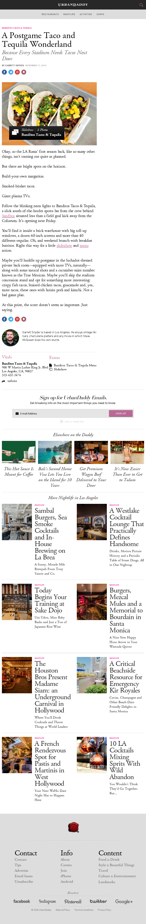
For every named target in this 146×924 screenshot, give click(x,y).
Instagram (47, 902)
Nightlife (69, 14)
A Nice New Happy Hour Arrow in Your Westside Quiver (123, 642)
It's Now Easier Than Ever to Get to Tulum (127, 474)
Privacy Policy (104, 909)
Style (116, 865)
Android (67, 881)
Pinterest (73, 902)
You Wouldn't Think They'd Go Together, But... (124, 789)
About (65, 859)
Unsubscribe (24, 881)
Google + (124, 902)
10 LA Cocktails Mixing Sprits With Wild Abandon (125, 760)
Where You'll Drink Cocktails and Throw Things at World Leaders (51, 722)
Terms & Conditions (83, 909)
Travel (103, 870)
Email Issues (24, 876)
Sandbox (8, 216)
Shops (100, 14)
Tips (18, 865)
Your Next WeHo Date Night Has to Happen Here (50, 795)
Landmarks (106, 882)
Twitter (98, 902)
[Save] (23, 72)
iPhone (66, 876)
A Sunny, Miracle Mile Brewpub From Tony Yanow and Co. (50, 569)
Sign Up (121, 413)
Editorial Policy (63, 909)
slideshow (64, 245)
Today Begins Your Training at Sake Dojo (51, 600)
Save (17, 72)
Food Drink (109, 859)
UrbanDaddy (73, 4)
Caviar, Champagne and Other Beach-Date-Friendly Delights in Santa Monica (126, 704)
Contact (21, 859)
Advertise (21, 870)
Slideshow (60, 369)
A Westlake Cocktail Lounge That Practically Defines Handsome (127, 527)
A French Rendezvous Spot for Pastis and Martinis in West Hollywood (50, 763)
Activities (86, 14)
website (11, 381)
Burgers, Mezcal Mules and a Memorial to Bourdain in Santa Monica (126, 610)
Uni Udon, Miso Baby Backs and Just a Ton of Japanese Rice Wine (51, 622)
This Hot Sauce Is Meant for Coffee (18, 471)
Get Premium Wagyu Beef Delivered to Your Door (91, 477)
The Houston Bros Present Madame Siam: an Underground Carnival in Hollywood (53, 687)
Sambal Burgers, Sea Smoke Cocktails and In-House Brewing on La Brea (51, 534)
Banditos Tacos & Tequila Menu (75, 365)
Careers (66, 865)
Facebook (22, 902)
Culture (117, 876)
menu (84, 245)
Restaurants (50, 14)
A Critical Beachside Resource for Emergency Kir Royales (126, 677)
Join (64, 870)
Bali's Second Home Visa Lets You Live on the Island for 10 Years (54, 477)
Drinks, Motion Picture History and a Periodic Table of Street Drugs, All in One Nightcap (127, 558)
